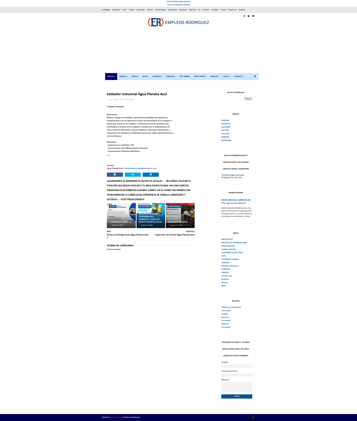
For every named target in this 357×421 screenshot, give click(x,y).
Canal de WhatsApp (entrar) (178, 2)
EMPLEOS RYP (227, 239)
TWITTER (225, 130)
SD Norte (225, 279)
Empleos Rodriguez (132, 417)
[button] (108, 155)
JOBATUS (225, 273)
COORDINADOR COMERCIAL (120, 222)
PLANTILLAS (170, 76)
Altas (223, 286)
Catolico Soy (226, 276)
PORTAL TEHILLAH (228, 249)
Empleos (111, 76)
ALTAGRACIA (116, 10)
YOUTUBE (225, 134)
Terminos (225, 317)
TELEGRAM (225, 127)
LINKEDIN (225, 120)
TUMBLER (225, 137)
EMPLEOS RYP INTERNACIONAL (234, 243)
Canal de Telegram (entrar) (178, 5)
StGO (125, 10)
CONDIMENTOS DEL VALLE (232, 253)
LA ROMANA (106, 10)
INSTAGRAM (226, 140)
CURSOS (226, 76)
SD (199, 10)
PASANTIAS (157, 76)
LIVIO (223, 256)
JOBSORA (225, 263)
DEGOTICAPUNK (228, 246)
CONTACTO (238, 76)
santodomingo (128, 99)
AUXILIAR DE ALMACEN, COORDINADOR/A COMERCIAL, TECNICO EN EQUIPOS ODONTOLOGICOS (150, 218)
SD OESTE (205, 10)
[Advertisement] (181, 52)
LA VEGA (131, 10)
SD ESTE (223, 10)
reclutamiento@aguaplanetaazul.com (140, 168)
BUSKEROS (225, 269)
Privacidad (226, 311)
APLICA (145, 76)
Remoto (242, 10)
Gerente (112, 206)
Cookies (224, 314)
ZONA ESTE (183, 10)
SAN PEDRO (141, 10)
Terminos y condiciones (231, 307)
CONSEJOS (214, 76)
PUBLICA (135, 76)
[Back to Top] (253, 417)
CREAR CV (123, 76)
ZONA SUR (192, 10)
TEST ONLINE (184, 76)
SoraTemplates (116, 417)
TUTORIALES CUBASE (229, 259)
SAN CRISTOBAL (160, 10)
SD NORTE (214, 10)
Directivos (232, 10)
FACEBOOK (225, 124)
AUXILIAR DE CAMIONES (178, 222)
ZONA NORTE (172, 10)
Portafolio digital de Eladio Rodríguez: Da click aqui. (232, 176)
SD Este (224, 283)
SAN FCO (150, 10)
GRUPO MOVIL (200, 76)
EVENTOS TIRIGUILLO (230, 266)
